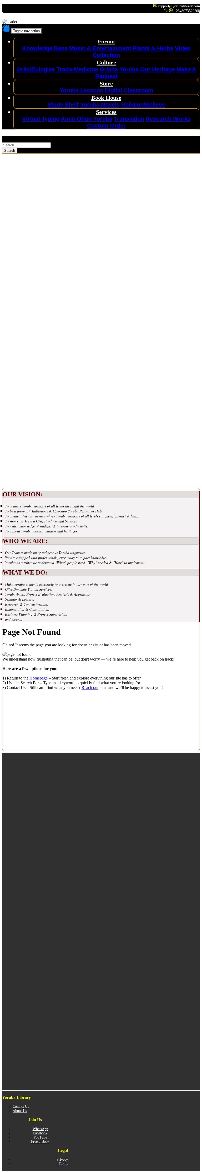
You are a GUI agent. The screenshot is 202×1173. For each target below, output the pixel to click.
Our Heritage (157, 69)
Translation (129, 118)
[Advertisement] (41, 186)
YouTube (40, 1137)
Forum (106, 41)
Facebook (40, 1133)
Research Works (168, 118)
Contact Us (21, 1107)
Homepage (38, 678)
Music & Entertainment (100, 48)
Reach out (90, 687)
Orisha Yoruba (119, 69)
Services (106, 112)
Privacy (62, 1159)
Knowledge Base (45, 48)
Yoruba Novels (100, 104)
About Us (20, 1111)
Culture (106, 62)
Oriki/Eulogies (36, 69)
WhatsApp (40, 1129)
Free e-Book (40, 1142)
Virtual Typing (40, 118)
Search (9, 151)
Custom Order (106, 125)
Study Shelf (63, 104)
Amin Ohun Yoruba (86, 118)
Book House (106, 97)
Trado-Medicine (77, 69)
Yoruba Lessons (81, 90)
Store (106, 83)
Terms (63, 1164)
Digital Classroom (129, 90)
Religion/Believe (143, 104)
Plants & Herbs (153, 48)
